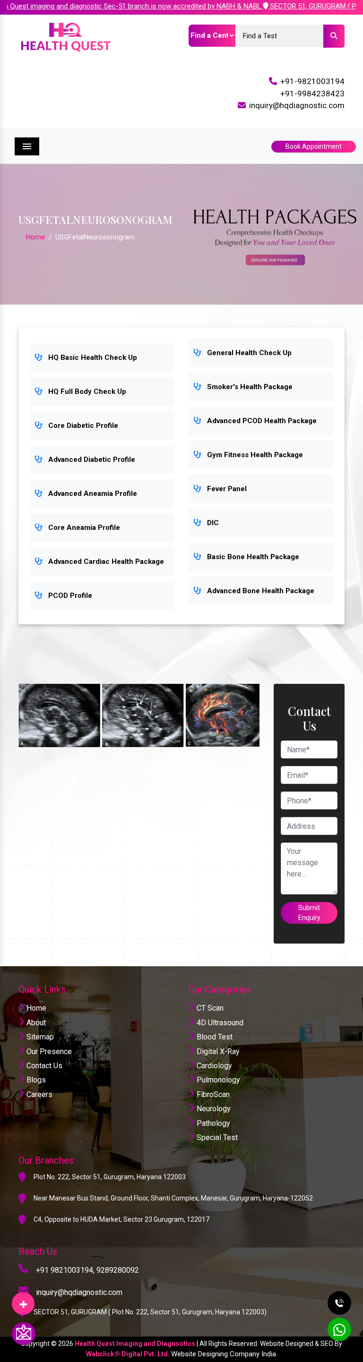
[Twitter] (23, 1300)
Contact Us (43, 1065)
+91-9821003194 (312, 81)
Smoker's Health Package (249, 387)
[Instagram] (23, 1300)
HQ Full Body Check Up (86, 391)
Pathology (212, 1123)
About (35, 1022)
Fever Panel (226, 489)
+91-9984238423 (312, 93)
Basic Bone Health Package (252, 557)
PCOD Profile (69, 595)
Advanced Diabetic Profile (90, 459)
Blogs (35, 1079)
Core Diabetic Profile (82, 425)
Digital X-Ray (217, 1051)
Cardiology (213, 1065)
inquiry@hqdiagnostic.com (297, 105)
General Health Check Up (248, 353)
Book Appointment (313, 146)
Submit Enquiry (309, 912)
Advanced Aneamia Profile (91, 493)
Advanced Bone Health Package (259, 591)
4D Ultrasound (219, 1022)
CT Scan (209, 1008)
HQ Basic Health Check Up (91, 357)
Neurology (213, 1108)
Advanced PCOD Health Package (261, 421)
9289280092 (117, 1270)
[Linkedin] (23, 1300)
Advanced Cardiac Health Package (105, 561)
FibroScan (212, 1094)
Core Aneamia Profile (83, 527)
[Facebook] (23, 1300)
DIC (212, 523)
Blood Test (214, 1036)
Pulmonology (217, 1079)
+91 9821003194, (65, 1270)
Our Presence (48, 1051)
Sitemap (39, 1036)
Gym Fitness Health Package (254, 455)
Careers (38, 1094)
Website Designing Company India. (224, 1354)
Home (35, 237)
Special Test (216, 1137)
